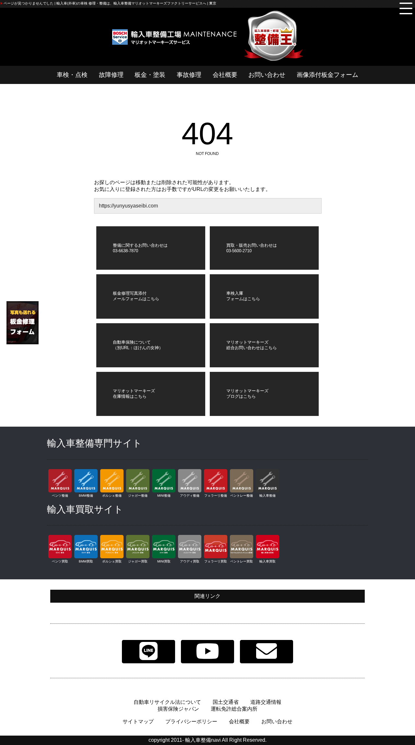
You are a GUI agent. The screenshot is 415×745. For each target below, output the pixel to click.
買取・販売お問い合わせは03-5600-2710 (251, 248)
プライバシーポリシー (191, 721)
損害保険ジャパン (178, 709)
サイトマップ (138, 721)
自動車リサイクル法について (167, 702)
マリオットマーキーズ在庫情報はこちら (134, 393)
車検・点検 (72, 74)
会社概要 (225, 74)
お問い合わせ (266, 74)
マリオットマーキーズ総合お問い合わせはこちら (251, 345)
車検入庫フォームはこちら (243, 296)
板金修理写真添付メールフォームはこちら (136, 296)
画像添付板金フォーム (327, 74)
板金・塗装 (150, 74)
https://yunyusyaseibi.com (128, 205)
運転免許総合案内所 (234, 709)
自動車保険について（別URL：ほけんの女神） (138, 345)
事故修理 (189, 74)
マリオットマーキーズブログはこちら (247, 393)
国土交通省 (226, 702)
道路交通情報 (265, 702)
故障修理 (111, 74)
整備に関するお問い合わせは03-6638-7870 (140, 248)
